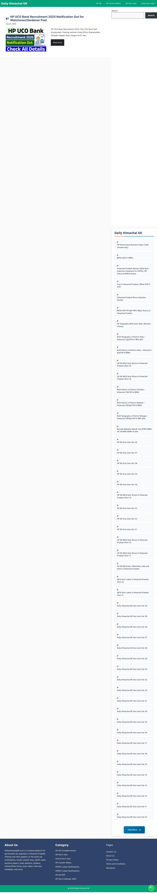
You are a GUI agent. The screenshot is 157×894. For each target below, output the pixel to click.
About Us (110, 856)
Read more (57, 42)
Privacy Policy (112, 860)
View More (134, 829)
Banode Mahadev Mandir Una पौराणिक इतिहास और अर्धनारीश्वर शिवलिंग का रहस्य (134, 430)
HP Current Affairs (113, 3)
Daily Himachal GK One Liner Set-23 (132, 690)
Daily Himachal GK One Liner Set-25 (132, 658)
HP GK (98, 3)
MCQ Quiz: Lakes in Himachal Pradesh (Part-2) (133, 580)
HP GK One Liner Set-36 (127, 463)
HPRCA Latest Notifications (67, 871)
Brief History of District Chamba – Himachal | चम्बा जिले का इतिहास (131, 390)
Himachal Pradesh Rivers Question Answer (131, 298)
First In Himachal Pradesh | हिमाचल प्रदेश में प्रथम (133, 285)
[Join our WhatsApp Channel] (151, 888)
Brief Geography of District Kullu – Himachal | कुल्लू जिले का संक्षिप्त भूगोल (131, 338)
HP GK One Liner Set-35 (127, 474)
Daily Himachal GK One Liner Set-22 (132, 680)
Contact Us (111, 852)
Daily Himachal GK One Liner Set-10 (132, 817)
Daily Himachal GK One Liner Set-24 (132, 669)
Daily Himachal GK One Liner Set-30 (132, 606)
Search (114, 11)
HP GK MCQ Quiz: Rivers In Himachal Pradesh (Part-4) (132, 377)
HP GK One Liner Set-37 (127, 453)
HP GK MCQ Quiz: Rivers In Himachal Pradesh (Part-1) (132, 554)
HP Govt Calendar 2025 (65, 879)
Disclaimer (110, 868)
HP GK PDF (60, 875)
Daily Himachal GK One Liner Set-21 (132, 701)
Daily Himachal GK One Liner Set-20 (132, 711)
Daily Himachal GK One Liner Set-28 (132, 627)
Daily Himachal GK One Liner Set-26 (132, 648)
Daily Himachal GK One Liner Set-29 (132, 616)
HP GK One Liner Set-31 (127, 529)
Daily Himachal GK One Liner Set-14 (132, 775)
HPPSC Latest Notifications (67, 867)
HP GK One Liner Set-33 (127, 508)
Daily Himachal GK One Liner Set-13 (132, 785)
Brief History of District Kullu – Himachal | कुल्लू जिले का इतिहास (134, 351)
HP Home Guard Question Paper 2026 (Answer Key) (132, 246)
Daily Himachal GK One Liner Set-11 (132, 806)
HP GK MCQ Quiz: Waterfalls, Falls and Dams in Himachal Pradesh (133, 567)
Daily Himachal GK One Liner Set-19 (132, 722)
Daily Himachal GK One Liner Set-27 (132, 637)
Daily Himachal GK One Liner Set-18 (132, 732)
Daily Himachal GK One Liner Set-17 (132, 743)
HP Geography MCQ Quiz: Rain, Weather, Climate (134, 325)
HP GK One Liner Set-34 (127, 484)
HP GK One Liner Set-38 (127, 442)
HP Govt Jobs (131, 3)
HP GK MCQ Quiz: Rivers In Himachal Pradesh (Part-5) (132, 364)
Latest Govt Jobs (148, 3)
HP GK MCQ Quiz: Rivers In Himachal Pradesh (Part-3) (132, 496)
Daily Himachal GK (14, 3)
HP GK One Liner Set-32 (127, 519)
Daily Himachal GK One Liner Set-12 (132, 796)
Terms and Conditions (115, 864)
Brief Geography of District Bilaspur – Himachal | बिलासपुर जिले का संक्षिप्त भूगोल (132, 417)
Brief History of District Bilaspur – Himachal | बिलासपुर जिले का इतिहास (131, 404)
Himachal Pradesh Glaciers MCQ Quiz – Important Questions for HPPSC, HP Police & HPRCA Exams (133, 271)
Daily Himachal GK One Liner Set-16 (132, 754)
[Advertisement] (134, 123)
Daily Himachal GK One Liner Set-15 (132, 764)
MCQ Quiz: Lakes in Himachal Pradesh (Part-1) (133, 593)
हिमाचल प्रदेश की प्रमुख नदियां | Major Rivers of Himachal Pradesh (133, 311)
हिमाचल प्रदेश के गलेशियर (125, 258)
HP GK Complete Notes (65, 850)
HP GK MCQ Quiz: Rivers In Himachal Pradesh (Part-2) (132, 541)
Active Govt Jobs (63, 858)
